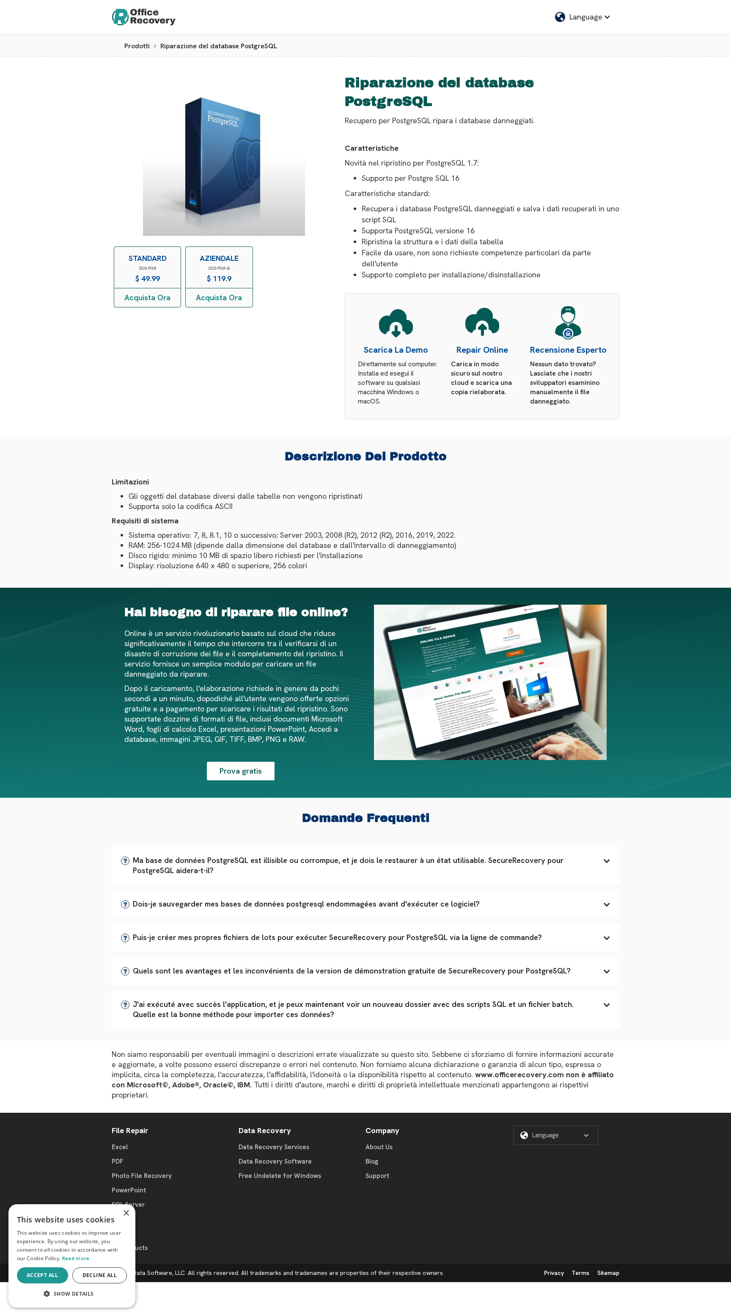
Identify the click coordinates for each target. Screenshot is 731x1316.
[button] (365, 865)
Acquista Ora (147, 297)
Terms (580, 1273)
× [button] (126, 1213)
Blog (372, 1161)
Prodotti (137, 45)
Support (377, 1176)
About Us (379, 1147)
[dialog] (71, 1256)
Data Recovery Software (275, 1161)
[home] (144, 16)
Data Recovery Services (274, 1147)
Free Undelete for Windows (280, 1176)
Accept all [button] (42, 1275)
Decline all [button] (99, 1275)
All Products (130, 1248)
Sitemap (608, 1273)
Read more (76, 1258)
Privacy (554, 1273)
